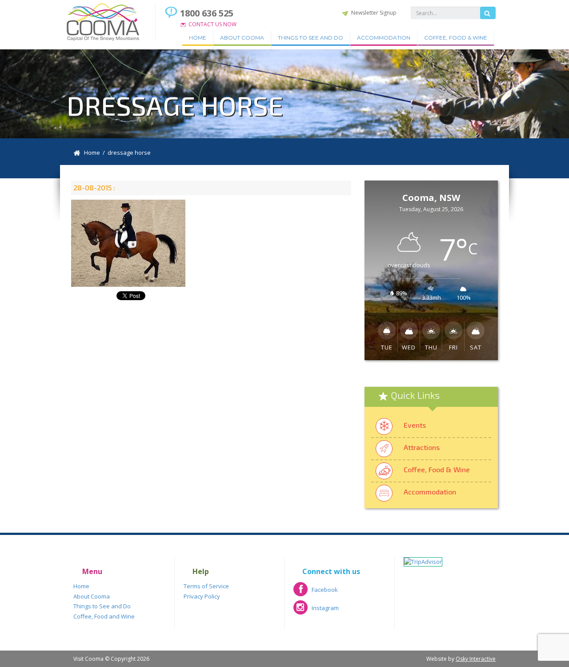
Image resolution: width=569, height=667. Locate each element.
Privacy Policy (202, 596)
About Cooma (242, 37)
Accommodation (383, 37)
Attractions (422, 447)
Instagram (316, 611)
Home (197, 37)
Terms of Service (206, 586)
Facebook (315, 592)
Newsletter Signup (374, 12)
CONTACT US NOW (212, 24)
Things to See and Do (310, 37)
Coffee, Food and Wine (104, 616)
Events (415, 425)
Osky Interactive (476, 659)
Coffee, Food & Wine (455, 37)
